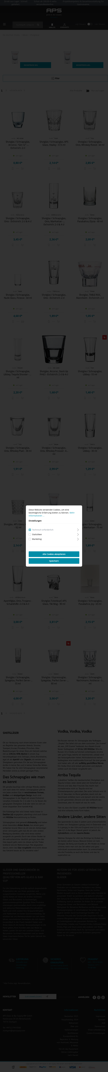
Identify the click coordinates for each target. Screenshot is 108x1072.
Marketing (37, 539)
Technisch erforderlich (42, 529)
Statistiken (37, 534)
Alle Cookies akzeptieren (54, 554)
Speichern (54, 561)
